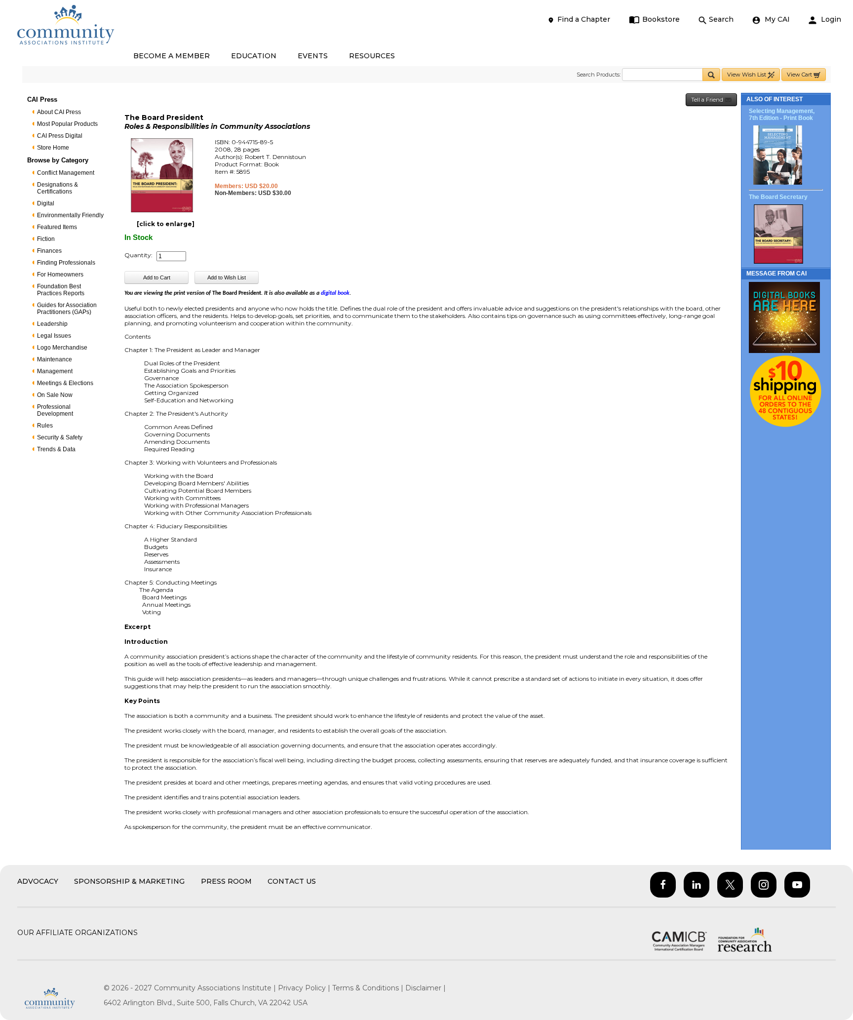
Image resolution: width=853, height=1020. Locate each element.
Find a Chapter (583, 19)
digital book (335, 293)
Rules (45, 425)
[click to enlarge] (165, 224)
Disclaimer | (425, 987)
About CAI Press (59, 112)
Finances (49, 250)
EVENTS (313, 55)
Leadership (52, 323)
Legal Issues (54, 335)
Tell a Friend (708, 99)
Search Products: (598, 74)
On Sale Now (55, 395)
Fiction (46, 238)
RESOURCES (372, 55)
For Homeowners (60, 274)
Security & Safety (59, 437)
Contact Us (292, 881)
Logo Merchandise (62, 347)
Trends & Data (56, 449)
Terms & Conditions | (368, 987)
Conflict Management (65, 172)
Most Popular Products (67, 123)
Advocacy (37, 881)
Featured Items (57, 227)
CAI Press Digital (59, 135)
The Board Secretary (778, 197)
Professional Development (55, 410)
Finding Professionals (66, 262)
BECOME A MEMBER (171, 55)
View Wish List (747, 74)
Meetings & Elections (65, 383)
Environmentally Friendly (70, 215)
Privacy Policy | (305, 987)
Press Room (226, 881)
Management (55, 371)
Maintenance (54, 359)
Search (721, 19)
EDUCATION (253, 55)
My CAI (776, 19)
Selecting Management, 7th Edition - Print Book (781, 114)
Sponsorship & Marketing (129, 881)
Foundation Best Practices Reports (60, 290)
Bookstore (661, 19)
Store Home (53, 147)
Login (830, 19)
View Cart (800, 74)
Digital (45, 203)
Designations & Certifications (57, 188)
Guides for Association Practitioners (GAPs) (67, 308)
